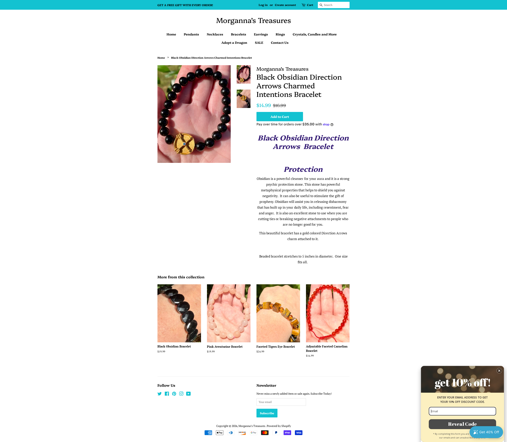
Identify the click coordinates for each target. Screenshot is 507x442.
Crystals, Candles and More (315, 34)
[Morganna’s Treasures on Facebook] (167, 394)
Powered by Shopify (279, 426)
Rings (280, 34)
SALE (259, 42)
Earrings (261, 34)
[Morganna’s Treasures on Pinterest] (174, 394)
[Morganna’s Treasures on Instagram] (181, 394)
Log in (263, 5)
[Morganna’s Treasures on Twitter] (159, 394)
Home (171, 34)
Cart (310, 5)
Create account (285, 5)
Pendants (191, 34)
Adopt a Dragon (234, 42)
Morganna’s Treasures (253, 20)
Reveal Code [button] (462, 424)
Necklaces (215, 34)
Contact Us (280, 42)
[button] (499, 370)
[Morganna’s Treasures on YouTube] (188, 394)
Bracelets (238, 34)
